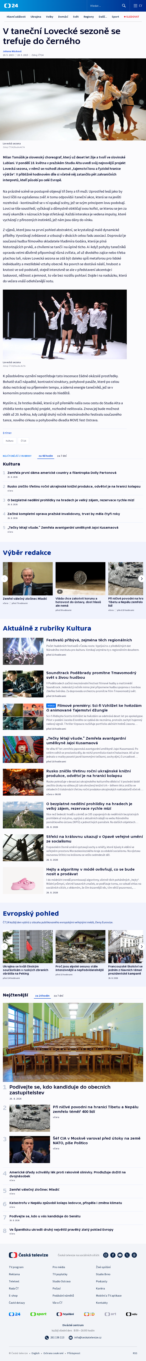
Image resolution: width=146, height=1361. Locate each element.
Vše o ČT (58, 1302)
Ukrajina (36, 16)
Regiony (89, 16)
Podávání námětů (63, 1295)
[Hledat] (124, 5)
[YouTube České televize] (120, 1255)
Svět (76, 16)
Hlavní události (16, 16)
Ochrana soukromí (53, 1353)
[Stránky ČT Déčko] (89, 1314)
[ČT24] (11, 6)
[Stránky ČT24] (14, 1314)
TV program (16, 1267)
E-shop (13, 1295)
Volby (49, 16)
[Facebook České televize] (113, 1255)
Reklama (14, 1274)
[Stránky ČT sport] (38, 1314)
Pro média (59, 1267)
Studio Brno (103, 1274)
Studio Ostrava (62, 1281)
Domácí (63, 16)
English (35, 1353)
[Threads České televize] (134, 1255)
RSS (135, 1353)
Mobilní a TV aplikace (109, 1295)
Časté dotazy (17, 1302)
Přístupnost (73, 1353)
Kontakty (102, 1302)
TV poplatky (60, 1274)
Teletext (14, 1281)
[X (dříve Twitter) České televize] (127, 1255)
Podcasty (101, 1281)
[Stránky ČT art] (110, 1314)
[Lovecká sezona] (73, 99)
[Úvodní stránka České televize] (29, 1255)
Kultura (9, 440)
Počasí (57, 1288)
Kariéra (100, 1288)
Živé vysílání (103, 1267)
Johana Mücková (12, 51)
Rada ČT (14, 1288)
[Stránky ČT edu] (131, 1314)
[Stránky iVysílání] (65, 1314)
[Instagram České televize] (106, 1255)
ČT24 (23, 440)
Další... (103, 16)
